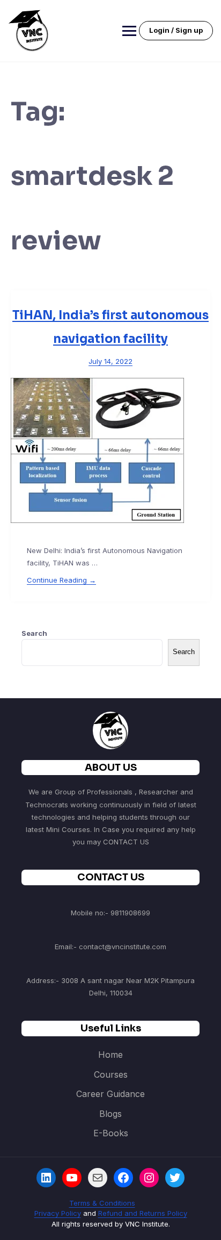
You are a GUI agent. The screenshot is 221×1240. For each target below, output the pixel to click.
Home (110, 1054)
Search (34, 633)
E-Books (110, 1133)
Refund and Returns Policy (142, 1213)
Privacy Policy (57, 1213)
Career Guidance (110, 1093)
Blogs (110, 1113)
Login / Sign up (176, 30)
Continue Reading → (61, 580)
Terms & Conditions (102, 1203)
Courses (111, 1074)
